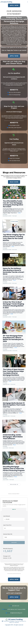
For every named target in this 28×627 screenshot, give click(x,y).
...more (19, 213)
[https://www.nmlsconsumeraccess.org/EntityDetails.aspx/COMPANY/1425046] (14, 620)
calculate (14, 542)
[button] (14, 201)
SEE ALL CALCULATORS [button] (13, 493)
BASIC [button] (13, 509)
